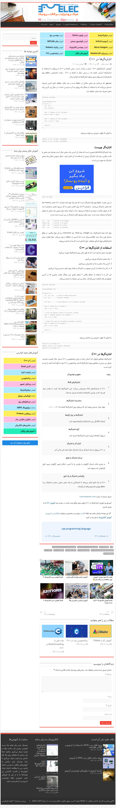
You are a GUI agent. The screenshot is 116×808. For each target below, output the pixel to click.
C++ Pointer (104, 547)
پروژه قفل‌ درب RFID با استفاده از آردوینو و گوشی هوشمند (83, 746)
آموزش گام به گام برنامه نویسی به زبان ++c (102, 550)
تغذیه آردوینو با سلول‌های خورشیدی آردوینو (83, 771)
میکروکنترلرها (109, 24)
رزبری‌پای (58, 24)
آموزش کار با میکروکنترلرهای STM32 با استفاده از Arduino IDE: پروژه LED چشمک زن (14, 299)
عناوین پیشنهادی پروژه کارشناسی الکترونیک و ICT (14, 310)
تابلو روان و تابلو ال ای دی (20, 443)
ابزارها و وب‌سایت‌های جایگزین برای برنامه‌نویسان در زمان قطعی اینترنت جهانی (14, 59)
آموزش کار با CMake (102, 640)
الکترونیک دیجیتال (96, 24)
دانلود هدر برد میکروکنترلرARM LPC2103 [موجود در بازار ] (14, 324)
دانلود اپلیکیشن (7, 801)
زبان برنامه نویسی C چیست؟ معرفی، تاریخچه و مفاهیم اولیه (14, 247)
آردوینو (51, 24)
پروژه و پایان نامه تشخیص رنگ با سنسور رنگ (14, 156)
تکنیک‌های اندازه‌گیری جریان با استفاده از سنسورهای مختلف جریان (40, 750)
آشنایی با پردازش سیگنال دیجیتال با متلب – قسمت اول (14, 285)
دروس (56, 35)
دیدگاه (108, 674)
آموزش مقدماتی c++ (84, 550)
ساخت (26, 396)
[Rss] (30, 801)
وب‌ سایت (107, 714)
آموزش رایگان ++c (70, 550)
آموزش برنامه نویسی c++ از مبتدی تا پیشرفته (64, 547)
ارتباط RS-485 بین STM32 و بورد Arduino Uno (14, 169)
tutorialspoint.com (88, 496)
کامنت (82, 513)
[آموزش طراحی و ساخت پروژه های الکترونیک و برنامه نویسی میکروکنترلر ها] (58, 12)
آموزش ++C (51, 503)
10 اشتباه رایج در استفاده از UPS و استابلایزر (14, 121)
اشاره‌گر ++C (48, 550)
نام (109, 697)
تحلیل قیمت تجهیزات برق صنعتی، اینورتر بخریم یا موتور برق (14, 71)
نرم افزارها (84, 24)
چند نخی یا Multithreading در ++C (55, 644)
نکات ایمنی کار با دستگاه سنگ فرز (15, 259)
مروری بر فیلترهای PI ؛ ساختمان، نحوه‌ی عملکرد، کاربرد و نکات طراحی (14, 196)
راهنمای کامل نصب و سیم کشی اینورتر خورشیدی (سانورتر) (14, 83)
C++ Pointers (109, 554)
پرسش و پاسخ (20, 801)
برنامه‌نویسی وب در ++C (77, 640)
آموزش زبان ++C (78, 64)
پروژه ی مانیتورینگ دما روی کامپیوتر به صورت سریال (14, 208)
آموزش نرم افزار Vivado (15, 232)
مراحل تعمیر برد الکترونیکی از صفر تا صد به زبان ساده (14, 108)
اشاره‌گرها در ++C (59, 550)
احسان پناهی (105, 64)
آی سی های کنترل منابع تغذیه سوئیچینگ (15, 182)
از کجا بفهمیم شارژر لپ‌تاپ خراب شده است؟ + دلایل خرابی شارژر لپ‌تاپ (14, 96)
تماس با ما (44, 24)
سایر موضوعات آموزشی (71, 24)
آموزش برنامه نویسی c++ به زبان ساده (87, 547)
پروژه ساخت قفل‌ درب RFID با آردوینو (86, 758)
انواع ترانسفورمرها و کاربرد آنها (40, 763)
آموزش (105, 35)
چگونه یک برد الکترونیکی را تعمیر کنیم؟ (14, 134)
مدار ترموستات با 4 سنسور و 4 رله (14, 335)
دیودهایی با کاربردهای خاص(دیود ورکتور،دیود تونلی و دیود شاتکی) (14, 273)
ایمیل (108, 705)
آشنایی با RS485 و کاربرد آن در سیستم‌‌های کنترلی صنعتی (14, 221)
